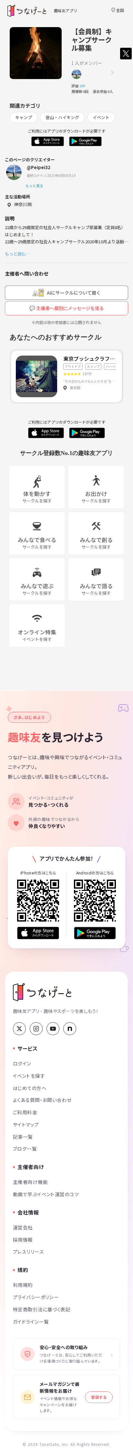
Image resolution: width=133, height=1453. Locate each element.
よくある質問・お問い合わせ (42, 1099)
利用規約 (23, 1284)
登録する (99, 1397)
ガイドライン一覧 (31, 1321)
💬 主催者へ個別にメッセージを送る (66, 308)
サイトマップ (26, 1124)
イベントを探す (29, 1075)
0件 (84, 85)
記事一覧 (23, 1136)
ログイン (22, 1063)
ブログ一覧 (25, 1148)
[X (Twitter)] (19, 1028)
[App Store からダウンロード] (38, 933)
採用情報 (23, 1239)
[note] (69, 1028)
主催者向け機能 (30, 1181)
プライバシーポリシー (36, 1297)
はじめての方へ (29, 1088)
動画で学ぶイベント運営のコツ (46, 1194)
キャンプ (23, 117)
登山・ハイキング (62, 117)
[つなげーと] (42, 992)
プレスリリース (28, 1251)
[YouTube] (52, 1028)
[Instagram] (36, 1028)
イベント (101, 117)
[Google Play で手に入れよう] (95, 933)
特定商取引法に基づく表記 (41, 1309)
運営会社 (23, 1227)
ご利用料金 (25, 1112)
